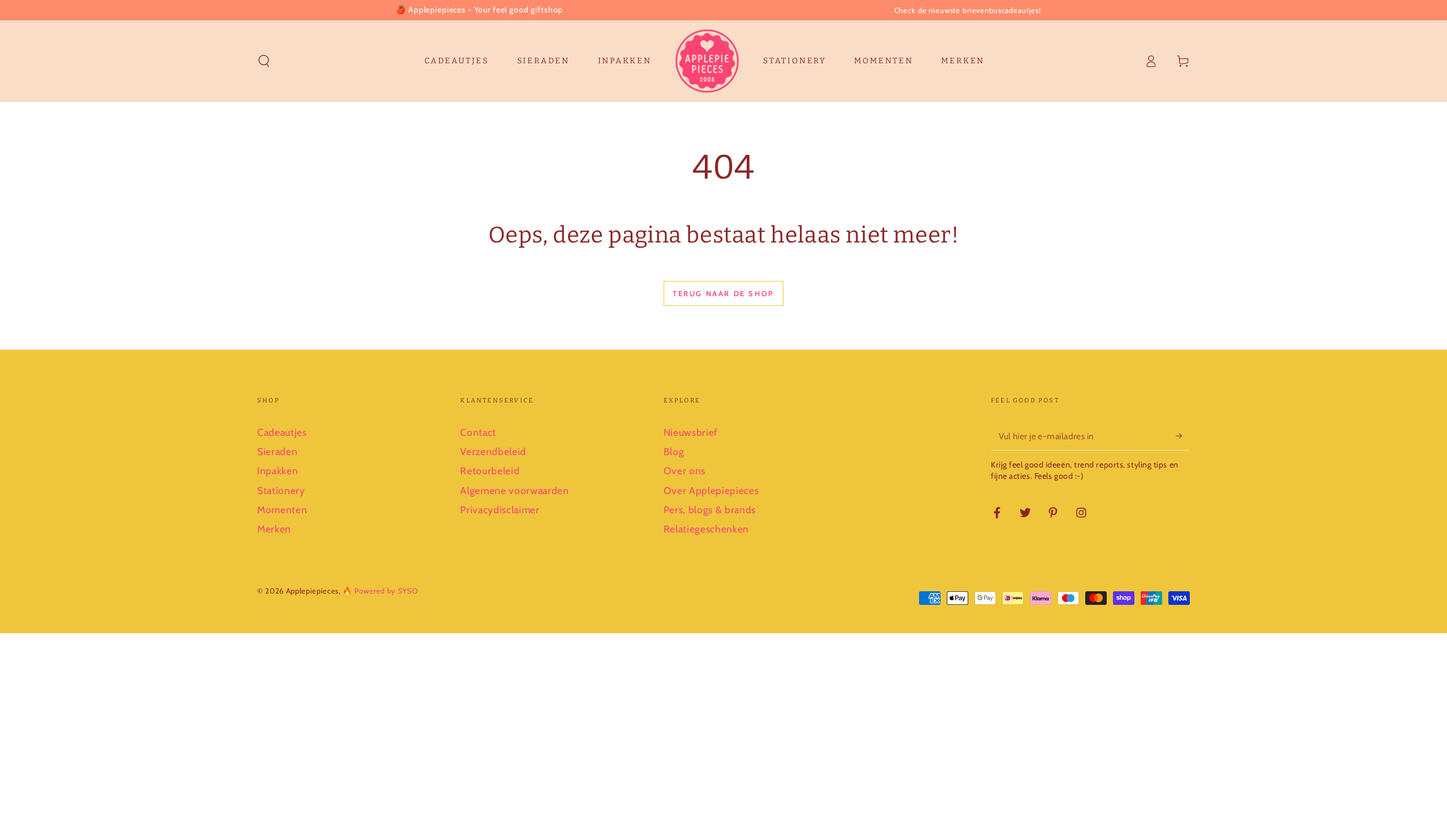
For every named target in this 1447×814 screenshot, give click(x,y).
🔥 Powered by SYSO (380, 590)
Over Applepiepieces (711, 490)
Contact (478, 432)
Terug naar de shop (723, 293)
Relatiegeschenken (706, 529)
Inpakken (277, 471)
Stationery (281, 490)
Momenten (282, 510)
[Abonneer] (1183, 435)
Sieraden (277, 451)
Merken (274, 529)
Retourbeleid (489, 471)
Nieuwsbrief (691, 432)
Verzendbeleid (493, 451)
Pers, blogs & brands (710, 510)
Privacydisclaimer (499, 510)
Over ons (684, 471)
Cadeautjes (282, 432)
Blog (674, 451)
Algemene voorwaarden (514, 490)
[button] (264, 61)
